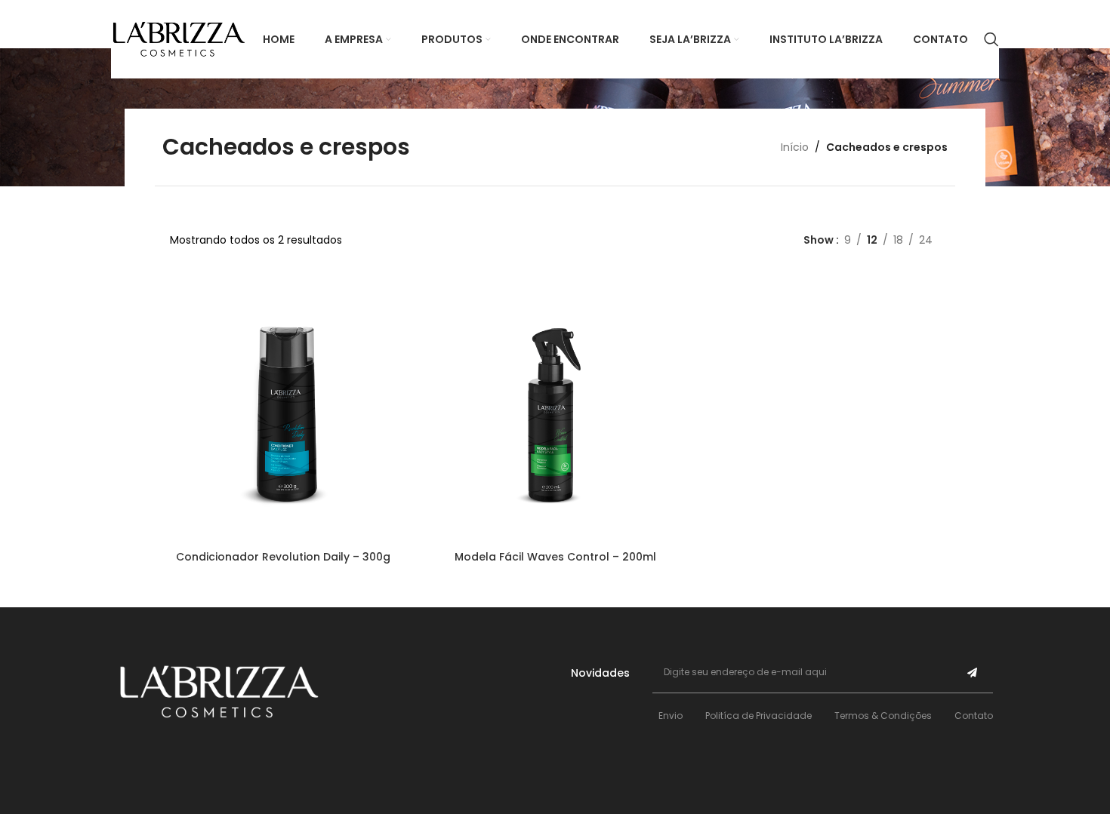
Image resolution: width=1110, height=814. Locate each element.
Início (795, 147)
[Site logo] (179, 38)
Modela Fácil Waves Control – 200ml (555, 556)
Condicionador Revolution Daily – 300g (283, 556)
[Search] (991, 39)
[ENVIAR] (972, 672)
